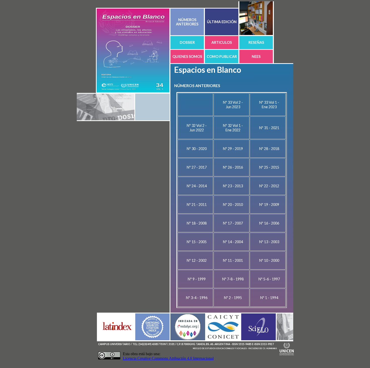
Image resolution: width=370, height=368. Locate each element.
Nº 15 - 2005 (197, 242)
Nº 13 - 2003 (269, 242)
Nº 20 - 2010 (233, 204)
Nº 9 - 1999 (197, 279)
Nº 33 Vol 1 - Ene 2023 (269, 104)
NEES (256, 56)
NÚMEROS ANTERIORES (187, 22)
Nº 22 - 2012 (269, 186)
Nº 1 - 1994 (269, 298)
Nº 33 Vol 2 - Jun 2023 (233, 104)
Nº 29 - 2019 (233, 148)
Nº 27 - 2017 (197, 167)
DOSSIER (187, 42)
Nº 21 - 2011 (197, 204)
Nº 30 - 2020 (197, 148)
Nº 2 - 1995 (233, 298)
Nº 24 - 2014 (197, 186)
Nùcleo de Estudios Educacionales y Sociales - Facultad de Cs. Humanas (235, 348)
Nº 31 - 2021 (269, 128)
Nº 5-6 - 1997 (269, 279)
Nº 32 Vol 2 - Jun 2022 (197, 127)
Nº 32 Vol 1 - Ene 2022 (233, 127)
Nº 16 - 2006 (269, 223)
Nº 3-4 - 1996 (196, 298)
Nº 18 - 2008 (197, 223)
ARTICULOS (221, 42)
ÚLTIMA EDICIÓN (222, 22)
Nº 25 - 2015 (269, 167)
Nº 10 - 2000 (269, 260)
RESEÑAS (256, 42)
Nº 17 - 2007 (233, 223)
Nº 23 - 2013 (233, 186)
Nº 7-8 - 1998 (233, 279)
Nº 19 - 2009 (269, 204)
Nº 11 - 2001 (233, 260)
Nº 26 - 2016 (233, 167)
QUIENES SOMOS (187, 56)
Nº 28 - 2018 (269, 148)
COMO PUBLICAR (222, 56)
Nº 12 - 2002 (197, 260)
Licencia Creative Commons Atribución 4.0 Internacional (168, 358)
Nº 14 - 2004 (233, 242)
